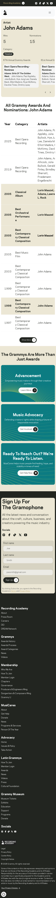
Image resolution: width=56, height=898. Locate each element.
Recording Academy (12, 3)
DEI (2, 625)
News (3, 653)
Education (5, 807)
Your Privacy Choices (9, 888)
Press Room (7, 617)
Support (5, 811)
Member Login (7, 678)
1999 (7, 289)
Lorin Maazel (45, 190)
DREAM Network (9, 629)
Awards (4, 770)
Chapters (5, 682)
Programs (5, 815)
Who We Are (6, 670)
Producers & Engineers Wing (14, 690)
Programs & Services (11, 726)
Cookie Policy (6, 856)
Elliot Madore (45, 145)
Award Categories (9, 649)
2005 (7, 194)
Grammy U (6, 697)
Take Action (6, 750)
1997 (7, 323)
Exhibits (4, 803)
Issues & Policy (8, 746)
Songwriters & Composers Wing (16, 693)
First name (8, 543)
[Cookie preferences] (3, 894)
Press (4, 782)
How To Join (6, 674)
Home (4, 742)
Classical (8, 54)
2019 (7, 169)
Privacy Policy (25, 591)
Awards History (8, 641)
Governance (7, 686)
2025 (7, 141)
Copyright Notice (7, 859)
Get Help (5, 714)
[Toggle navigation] (50, 13)
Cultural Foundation (10, 786)
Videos (4, 657)
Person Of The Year (10, 730)
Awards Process (8, 645)
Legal (3, 848)
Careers (5, 621)
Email (6, 567)
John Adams (45, 130)
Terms (13, 591)
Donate (4, 718)
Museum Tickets (8, 799)
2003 (7, 272)
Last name (8, 555)
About (4, 613)
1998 (7, 306)
